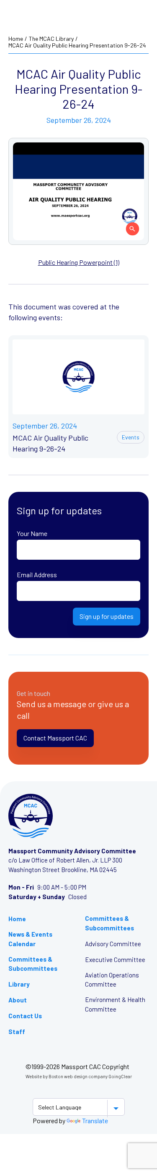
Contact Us (25, 1015)
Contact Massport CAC (55, 738)
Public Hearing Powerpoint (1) (78, 262)
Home (15, 38)
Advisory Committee (113, 943)
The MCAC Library (51, 38)
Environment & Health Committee (115, 1004)
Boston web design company (78, 1076)
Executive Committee (115, 959)
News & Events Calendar (30, 938)
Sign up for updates (107, 616)
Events (130, 437)
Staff (16, 1031)
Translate (95, 1120)
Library (19, 984)
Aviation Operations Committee (112, 979)
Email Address (37, 574)
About (17, 1000)
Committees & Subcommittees (32, 963)
